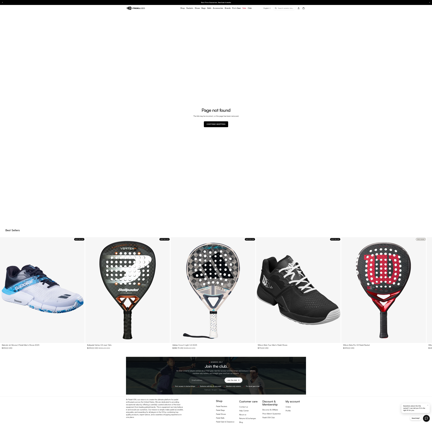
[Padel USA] (135, 8)
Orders (288, 407)
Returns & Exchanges (247, 418)
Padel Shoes (221, 414)
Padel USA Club (268, 417)
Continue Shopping (216, 124)
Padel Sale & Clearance (225, 422)
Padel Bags (220, 410)
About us (242, 414)
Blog (241, 422)
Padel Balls (220, 418)
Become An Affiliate (270, 410)
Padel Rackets (221, 406)
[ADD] (166, 339)
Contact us (243, 407)
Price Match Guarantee (271, 414)
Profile (288, 411)
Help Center (244, 411)
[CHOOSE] (81, 339)
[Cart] (303, 8)
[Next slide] (429, 2)
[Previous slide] (2, 2)
